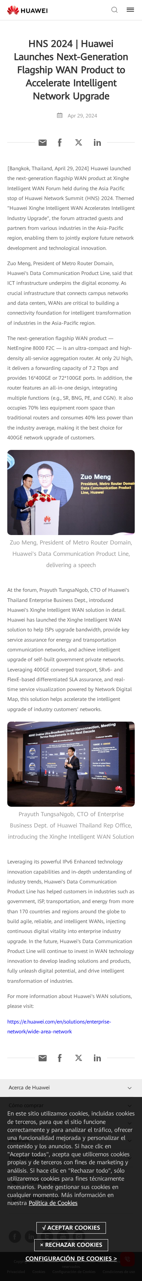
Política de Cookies (53, 1203)
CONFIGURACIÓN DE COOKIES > (71, 1258)
